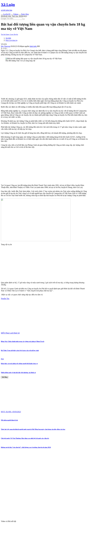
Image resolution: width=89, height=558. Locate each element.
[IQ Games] (2, 14)
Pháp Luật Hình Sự (11, 40)
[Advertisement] (44, 80)
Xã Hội (8, 38)
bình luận (33, 46)
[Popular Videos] (12, 14)
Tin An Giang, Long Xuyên (9, 34)
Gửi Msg (4, 377)
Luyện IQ (6, 14)
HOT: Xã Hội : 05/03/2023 (11, 412)
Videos (15, 14)
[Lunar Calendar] (20, 14)
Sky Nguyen (5, 46)
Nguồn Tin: (5, 299)
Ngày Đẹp (25, 14)
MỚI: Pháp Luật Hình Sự (10, 333)
